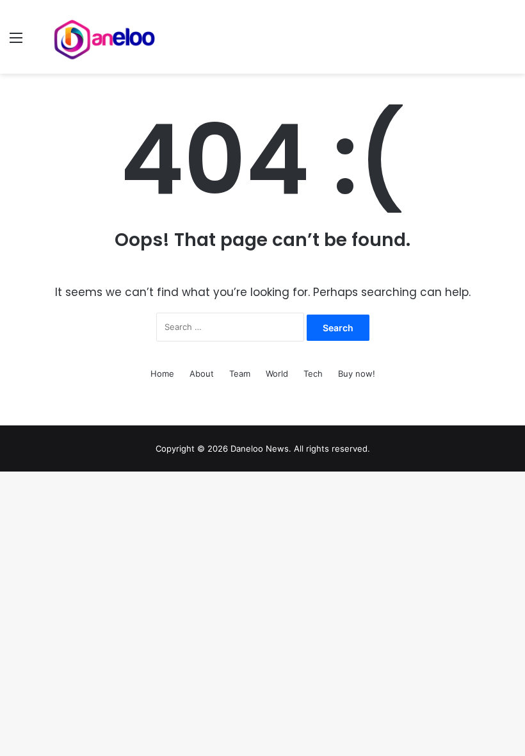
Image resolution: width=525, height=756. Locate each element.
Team (239, 373)
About (202, 373)
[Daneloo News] (105, 37)
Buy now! (356, 373)
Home (162, 373)
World (277, 373)
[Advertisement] (262, 169)
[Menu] (16, 42)
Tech (313, 373)
